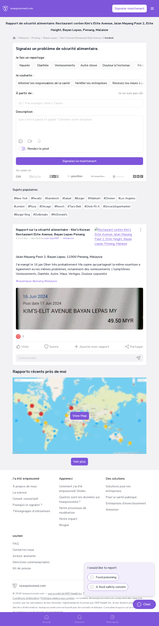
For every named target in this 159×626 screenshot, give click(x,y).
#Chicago (45, 206)
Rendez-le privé (38, 149)
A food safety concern (111, 587)
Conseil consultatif (25, 499)
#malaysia (50, 281)
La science (20, 492)
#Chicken (109, 198)
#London (19, 206)
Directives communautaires (31, 562)
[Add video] (30, 141)
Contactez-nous (23, 550)
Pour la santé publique (121, 497)
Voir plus (79, 461)
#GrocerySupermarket (116, 206)
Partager (136, 347)
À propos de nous (25, 486)
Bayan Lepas (50, 37)
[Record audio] (39, 141)
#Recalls (36, 198)
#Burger (80, 198)
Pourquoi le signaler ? (27, 505)
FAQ (16, 543)
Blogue (64, 525)
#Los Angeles (126, 198)
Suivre (53, 347)
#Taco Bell (74, 206)
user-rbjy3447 (52, 238)
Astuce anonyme (24, 556)
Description (24, 112)
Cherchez (80, 622)
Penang (36, 37)
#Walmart (94, 198)
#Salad (66, 198)
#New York (21, 198)
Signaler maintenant (129, 8)
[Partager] (140, 229)
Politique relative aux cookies (57, 598)
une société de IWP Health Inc (65, 593)
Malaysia (24, 37)
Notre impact (68, 519)
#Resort (59, 206)
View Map (80, 416)
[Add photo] (20, 141)
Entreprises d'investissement (126, 503)
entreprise (68, 238)
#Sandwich (52, 198)
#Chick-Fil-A (92, 206)
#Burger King (22, 214)
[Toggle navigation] (152, 8)
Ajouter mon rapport (94, 347)
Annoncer (112, 509)
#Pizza (32, 206)
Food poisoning (106, 577)
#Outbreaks (40, 214)
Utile (25, 347)
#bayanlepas (24, 281)
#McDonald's (59, 214)
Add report (112, 622)
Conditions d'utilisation (26, 598)
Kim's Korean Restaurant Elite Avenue (81, 37)
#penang (38, 281)
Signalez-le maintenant (79, 161)
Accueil (46, 622)
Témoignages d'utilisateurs (31, 511)
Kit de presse (22, 568)
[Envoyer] (138, 358)
